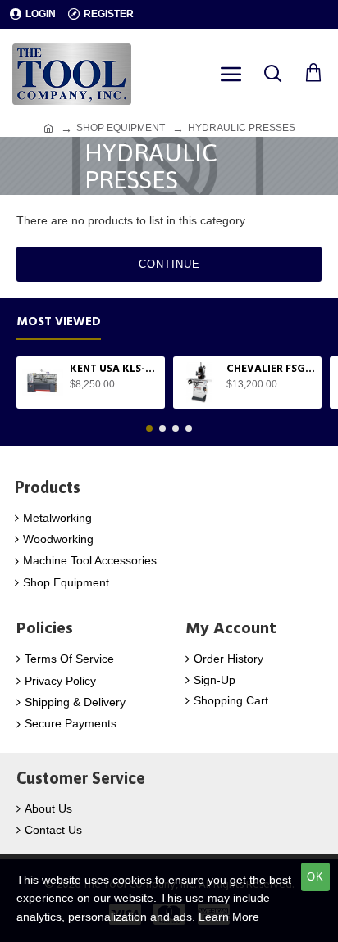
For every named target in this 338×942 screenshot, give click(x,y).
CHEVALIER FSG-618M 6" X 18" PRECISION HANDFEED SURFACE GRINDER (271, 369)
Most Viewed (58, 322)
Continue (169, 264)
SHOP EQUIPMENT (120, 128)
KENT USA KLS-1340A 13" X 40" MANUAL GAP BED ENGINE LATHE (114, 369)
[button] (149, 428)
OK (315, 877)
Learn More (229, 916)
